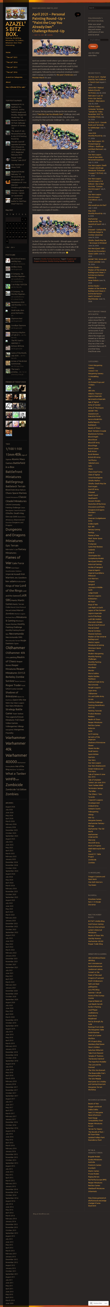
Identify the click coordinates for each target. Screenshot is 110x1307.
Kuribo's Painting (94, 1007)
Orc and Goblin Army (96, 696)
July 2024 (9, 877)
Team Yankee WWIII (95, 785)
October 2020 (11, 996)
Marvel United (11, 610)
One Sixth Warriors (95, 882)
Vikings (21, 726)
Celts (90, 466)
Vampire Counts (94, 809)
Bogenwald (18, 269)
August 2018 (10, 1064)
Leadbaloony (93, 1013)
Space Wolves (93, 754)
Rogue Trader (13, 685)
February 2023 (11, 918)
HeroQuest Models (95, 561)
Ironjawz (91, 581)
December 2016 (12, 1122)
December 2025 (12, 830)
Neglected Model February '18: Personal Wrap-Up (18, 174)
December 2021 (12, 958)
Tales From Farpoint (95, 1053)
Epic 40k (91, 526)
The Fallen (92, 791)
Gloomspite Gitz (94, 555)
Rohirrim (91, 728)
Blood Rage (92, 445)
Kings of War (12, 585)
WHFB (11, 779)
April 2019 (9, 1040)
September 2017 (12, 1096)
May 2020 (9, 1011)
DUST (90, 515)
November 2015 (12, 1157)
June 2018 (9, 1070)
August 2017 (10, 1099)
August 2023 (10, 900)
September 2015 (12, 1163)
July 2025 (9, 842)
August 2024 (10, 874)
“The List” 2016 (11, 72)
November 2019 (12, 1020)
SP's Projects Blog (95, 1041)
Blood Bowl (92, 440)
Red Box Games (94, 725)
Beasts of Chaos (94, 428)
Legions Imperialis (95, 613)
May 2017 (9, 1107)
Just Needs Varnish (95, 1004)
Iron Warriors (93, 578)
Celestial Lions (93, 463)
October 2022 (11, 929)
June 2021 (9, 973)
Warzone (91, 840)
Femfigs (91, 532)
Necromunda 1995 (14, 637)
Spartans (91, 757)
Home (8, 52)
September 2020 (12, 999)
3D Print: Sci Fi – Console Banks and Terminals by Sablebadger (97, 125)
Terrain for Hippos (95, 1129)
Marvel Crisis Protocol (18, 607)
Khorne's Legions (94, 596)
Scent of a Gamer (94, 1035)
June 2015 (9, 1172)
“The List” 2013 (11, 57)
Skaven (91, 745)
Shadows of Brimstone (96, 742)
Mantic (14, 600)
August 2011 (10, 1277)
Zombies (12, 794)
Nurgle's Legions (94, 688)
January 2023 (11, 920)
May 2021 (9, 976)
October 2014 (11, 1195)
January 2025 (11, 859)
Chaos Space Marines (16, 493)
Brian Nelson (21, 490)
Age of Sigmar (93, 402)
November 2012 (12, 1262)
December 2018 (12, 1052)
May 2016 (9, 1140)
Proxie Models (93, 1174)
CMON (8, 505)
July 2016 (9, 1134)
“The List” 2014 (11, 62)
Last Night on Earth (95, 607)
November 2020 (12, 994)
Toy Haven (92, 885)
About (8, 82)
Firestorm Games (94, 1165)
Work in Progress (94, 846)
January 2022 (11, 956)
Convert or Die (93, 972)
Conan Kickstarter (20, 510)
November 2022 (12, 926)
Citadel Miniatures (12, 497)
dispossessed (19, 520)
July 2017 (9, 1102)
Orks (7, 657)
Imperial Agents (94, 570)
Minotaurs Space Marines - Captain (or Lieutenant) (17, 193)
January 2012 (11, 1268)
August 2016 (10, 1131)
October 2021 (11, 964)
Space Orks (17, 700)
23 (25, 232)
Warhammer (15, 737)
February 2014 (11, 1219)
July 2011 (9, 1280)
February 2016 (11, 1148)
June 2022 (9, 941)
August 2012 (10, 1265)
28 (19, 237)
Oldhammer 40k (15, 652)
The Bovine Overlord (96, 1059)
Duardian (9, 522)
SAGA (8, 689)
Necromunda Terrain (13, 640)
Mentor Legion (19, 614)
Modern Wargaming (95, 653)
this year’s (61, 75)
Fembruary (69, 75)
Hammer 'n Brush (94, 993)
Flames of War (93, 535)
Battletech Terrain (15, 486)
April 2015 (9, 1178)
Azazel (50, 35)
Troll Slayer (19, 720)
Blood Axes (10, 490)
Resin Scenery (20, 681)
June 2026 (9, 812)
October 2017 (11, 1093)
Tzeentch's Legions (95, 800)
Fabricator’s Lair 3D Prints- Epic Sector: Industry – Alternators (96, 98)
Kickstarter (21, 581)
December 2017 (12, 1087)
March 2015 (10, 1181)
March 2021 (10, 982)
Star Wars (92, 760)
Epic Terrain (12, 545)
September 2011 (12, 1274)
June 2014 (9, 1207)
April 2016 (9, 1143)
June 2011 (9, 1283)
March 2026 (10, 821)
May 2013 (9, 1245)
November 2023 (12, 891)
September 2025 (12, 836)
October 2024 (11, 868)
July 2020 (9, 1005)
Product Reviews (94, 714)
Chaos (90, 469)
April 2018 (9, 1075)
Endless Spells (93, 524)
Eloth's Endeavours (95, 981)
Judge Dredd (93, 593)
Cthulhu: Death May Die (97, 483)
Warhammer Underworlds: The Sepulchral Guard (95, 221)
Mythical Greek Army (96, 682)
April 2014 (9, 1213)
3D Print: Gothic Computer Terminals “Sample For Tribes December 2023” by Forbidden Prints (96, 112)
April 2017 (9, 1110)
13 (16, 228)
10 (7, 228)
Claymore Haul (16, 318)
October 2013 (11, 1230)
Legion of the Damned (96, 610)
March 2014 (10, 1216)
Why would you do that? (97, 205)
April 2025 (9, 850)
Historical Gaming (95, 564)
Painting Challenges (95, 702)
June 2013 (9, 1242)
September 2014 (12, 1198)
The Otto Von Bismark (96, 1070)
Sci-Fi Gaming (93, 734)
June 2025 (9, 845)
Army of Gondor (94, 405)
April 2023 (9, 912)
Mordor (91, 670)
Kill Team (91, 602)
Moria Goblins (93, 673)
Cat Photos (92, 460)
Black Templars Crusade (97, 431)
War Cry (91, 817)
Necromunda (16, 633)
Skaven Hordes (93, 748)
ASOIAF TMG (93, 411)
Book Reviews (93, 454)
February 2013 (11, 1254)
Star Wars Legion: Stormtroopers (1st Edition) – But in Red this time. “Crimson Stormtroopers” (96, 184)
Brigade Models (94, 1157)
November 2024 (12, 865)
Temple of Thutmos (95, 1056)
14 (78, 14)
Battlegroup (14, 481)
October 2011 (11, 1271)
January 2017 (11, 1119)
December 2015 (12, 1154)
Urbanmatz (92, 1191)
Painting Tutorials (95, 711)
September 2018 (12, 1061)
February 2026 (11, 824)
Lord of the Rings (94, 616)
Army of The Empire (96, 408)
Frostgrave (92, 544)
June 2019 (9, 1034)
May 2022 (9, 944)
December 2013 (12, 1224)
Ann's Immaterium (95, 963)
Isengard (91, 584)
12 (13, 228)
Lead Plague (92, 1010)
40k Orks (91, 391)
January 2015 (11, 1186)
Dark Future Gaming (95, 924)
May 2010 (9, 1294)
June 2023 (9, 906)
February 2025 (11, 856)
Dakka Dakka (93, 1109)
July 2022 (9, 938)
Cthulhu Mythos (94, 480)
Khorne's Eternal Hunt (96, 927)
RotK (23, 685)
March (41, 78)
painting (13, 657)
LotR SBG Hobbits (94, 619)
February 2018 (11, 1081)
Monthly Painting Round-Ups (50, 259)
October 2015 (11, 1160)
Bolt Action (92, 451)
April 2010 (9, 1297)
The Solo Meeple (94, 1079)
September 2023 (12, 897)
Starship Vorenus (94, 938)
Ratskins (91, 716)
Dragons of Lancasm (96, 978)
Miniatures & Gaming (96, 645)
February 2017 (11, 1116)
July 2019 (9, 1032)
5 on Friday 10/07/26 (19, 284)
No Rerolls (18, 287)
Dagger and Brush (95, 1106)
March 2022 (10, 950)
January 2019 (11, 1049)
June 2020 (9, 1008)
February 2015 (11, 1183)
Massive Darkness (94, 634)
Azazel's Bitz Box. (16, 29)
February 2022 (11, 953)
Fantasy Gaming (94, 529)
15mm (10, 454)
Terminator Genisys (95, 788)
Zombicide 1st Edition (16, 789)
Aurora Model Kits (95, 419)
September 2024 (12, 871)
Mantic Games (93, 1171)
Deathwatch (93, 498)
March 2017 (10, 1113)
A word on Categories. (14, 77)
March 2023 (10, 915)
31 (7, 241)
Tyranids (91, 797)
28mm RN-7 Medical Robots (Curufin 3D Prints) (96, 90)
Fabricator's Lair (12, 549)
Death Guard (93, 495)
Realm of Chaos (94, 719)
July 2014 (9, 1204)
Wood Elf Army (94, 843)
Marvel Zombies (94, 631)
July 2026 (9, 810)
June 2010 (9, 1292)
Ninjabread (92, 1018)
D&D (11, 517)
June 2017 (9, 1105)
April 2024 (9, 883)
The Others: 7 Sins (95, 794)
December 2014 (12, 1189)
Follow (93, 46)
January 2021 (11, 988)
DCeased (91, 492)
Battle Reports (93, 422)
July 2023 (9, 903)
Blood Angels (93, 437)
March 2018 (10, 1078)
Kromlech (92, 1168)
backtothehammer (95, 966)
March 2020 (10, 1017)
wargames (10, 730)
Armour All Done (17, 346)
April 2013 (9, 1248)
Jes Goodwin (21, 577)
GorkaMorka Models (96, 558)
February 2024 (11, 888)
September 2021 (12, 967)
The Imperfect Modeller (97, 1062)
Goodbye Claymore (18, 325)
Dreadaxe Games (94, 899)
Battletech (92, 425)
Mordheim (92, 667)
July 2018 (9, 1067)
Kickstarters (92, 599)
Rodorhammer (94, 1032)
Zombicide (14, 785)
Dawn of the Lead (95, 975)
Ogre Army (92, 690)
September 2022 (12, 932)
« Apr (8, 247)
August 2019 (10, 1029)
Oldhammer (15, 648)
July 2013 (9, 1239)
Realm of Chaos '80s (96, 935)
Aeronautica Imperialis (96, 399)
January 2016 (11, 1151)
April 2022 (9, 947)
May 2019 (9, 1037)
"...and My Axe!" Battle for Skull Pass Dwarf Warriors (18, 201)
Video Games (12, 723)
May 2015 (9, 1175)
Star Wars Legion (17, 703)
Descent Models (94, 501)
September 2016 (12, 1128)
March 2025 (10, 853)
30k (89, 379)
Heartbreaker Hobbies (13, 571)
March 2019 (10, 1043)
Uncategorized (94, 803)
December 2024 (12, 862)
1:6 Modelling (93, 376)
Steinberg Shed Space (96, 1044)
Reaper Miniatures (95, 722)
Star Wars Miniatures (14, 706)
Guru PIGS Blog (93, 990)
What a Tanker (16, 773)
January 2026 (11, 827)
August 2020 (10, 1002)
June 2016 (9, 1137)
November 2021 (12, 961)
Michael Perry (11, 617)
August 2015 (10, 1166)
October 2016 (11, 1125)
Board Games (93, 448)
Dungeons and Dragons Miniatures (15, 535)
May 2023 (9, 909)
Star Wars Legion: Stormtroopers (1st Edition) (94, 197)
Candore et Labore (95, 969)
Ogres (16, 643)
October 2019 (11, 1023)
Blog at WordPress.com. (41, 1214)
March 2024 (10, 885)
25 (10, 237)
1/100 (10, 448)
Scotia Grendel (17, 689)
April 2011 (9, 1289)
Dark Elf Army (93, 489)
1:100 (18, 448)
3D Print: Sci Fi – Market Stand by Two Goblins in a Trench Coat (97, 79)
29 (22, 237)
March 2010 (10, 1300)
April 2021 (9, 979)
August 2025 (10, 839)
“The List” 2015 (11, 67)
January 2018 (11, 1084)
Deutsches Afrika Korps (97, 504)
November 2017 (12, 1090)
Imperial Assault (13, 574)
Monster (35, 78)
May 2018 (9, 1072)
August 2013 (10, 1236)
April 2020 (9, 1014)
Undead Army (93, 806)
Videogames (11, 726)
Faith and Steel (93, 984)
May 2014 (9, 1210)
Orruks (90, 699)
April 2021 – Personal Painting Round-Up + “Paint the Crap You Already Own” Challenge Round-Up (48, 22)
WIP (17, 780)
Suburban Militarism (95, 1050)
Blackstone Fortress (95, 434)
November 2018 (12, 1055)
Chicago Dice (18, 366)
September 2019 (12, 1026)
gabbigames (92, 987)
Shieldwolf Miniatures (96, 1188)
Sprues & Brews (19, 264)
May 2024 (9, 880)
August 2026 (10, 807)
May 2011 (9, 1286)
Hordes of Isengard (95, 567)
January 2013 (11, 1256)
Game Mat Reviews (95, 547)
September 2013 (12, 1233)
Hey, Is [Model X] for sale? (15, 87)
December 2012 (12, 1259)
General (91, 553)
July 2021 (9, 970)
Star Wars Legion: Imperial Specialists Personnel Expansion (96, 157)
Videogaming (93, 812)
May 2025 (9, 847)
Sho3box (91, 1038)
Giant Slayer (15, 568)
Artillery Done (16, 267)
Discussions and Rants (96, 507)
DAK (15, 516)
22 (22, 232)
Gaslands (91, 550)
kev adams (11, 581)
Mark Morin (92, 1016)
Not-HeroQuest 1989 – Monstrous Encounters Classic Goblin (96, 251)
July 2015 (9, 1169)
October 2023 (11, 894)
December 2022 (12, 923)
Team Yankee (17, 714)
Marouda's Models (95, 622)
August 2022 (10, 935)
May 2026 (9, 815)
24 (7, 237)
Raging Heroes (93, 1177)
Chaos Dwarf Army (95, 472)
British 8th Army (94, 457)
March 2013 (10, 1251)
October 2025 (11, 833)
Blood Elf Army (94, 442)
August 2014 (10, 1201)
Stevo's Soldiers (94, 1047)
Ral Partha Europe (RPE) (97, 1180)
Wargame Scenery (95, 820)
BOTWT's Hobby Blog (96, 921)
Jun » (13, 247)
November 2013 (12, 1227)
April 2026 (9, 818)
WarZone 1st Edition (17, 769)
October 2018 (11, 1058)
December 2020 (12, 991)
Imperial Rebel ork (95, 1001)
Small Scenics (93, 751)
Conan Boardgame (95, 478)
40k (18, 454)
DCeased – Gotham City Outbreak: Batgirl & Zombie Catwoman (97, 232)
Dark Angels (92, 486)
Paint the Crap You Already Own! (50, 114)
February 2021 (11, 985)
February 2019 (11, 1046)
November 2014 (12, 1192)
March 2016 (10, 1145)
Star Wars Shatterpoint (97, 766)
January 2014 (11, 1221)
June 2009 (9, 1303)
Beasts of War (93, 1104)
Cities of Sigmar (94, 475)
